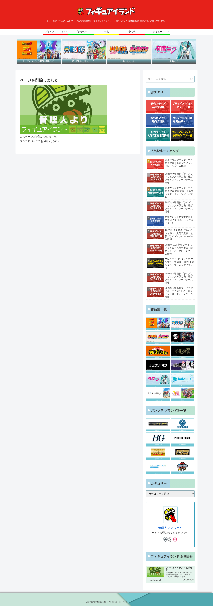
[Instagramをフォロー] (175, 539)
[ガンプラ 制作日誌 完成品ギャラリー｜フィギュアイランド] (182, 120)
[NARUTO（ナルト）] (158, 337)
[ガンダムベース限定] (182, 424)
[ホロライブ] (182, 380)
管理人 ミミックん (170, 527)
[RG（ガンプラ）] (182, 453)
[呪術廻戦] (182, 352)
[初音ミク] (158, 380)
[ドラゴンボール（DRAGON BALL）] (158, 323)
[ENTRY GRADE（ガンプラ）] (158, 467)
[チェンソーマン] (158, 366)
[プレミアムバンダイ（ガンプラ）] (158, 424)
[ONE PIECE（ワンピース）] (182, 323)
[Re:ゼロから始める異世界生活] (182, 366)
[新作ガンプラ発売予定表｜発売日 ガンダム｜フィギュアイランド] (158, 120)
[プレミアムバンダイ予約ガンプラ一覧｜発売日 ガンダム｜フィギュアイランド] (182, 134)
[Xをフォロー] (170, 539)
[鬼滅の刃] (182, 337)
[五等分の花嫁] (158, 394)
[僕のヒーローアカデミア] (158, 352)
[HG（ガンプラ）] (158, 439)
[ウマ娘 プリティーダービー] (182, 394)
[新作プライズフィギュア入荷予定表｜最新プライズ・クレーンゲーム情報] (158, 106)
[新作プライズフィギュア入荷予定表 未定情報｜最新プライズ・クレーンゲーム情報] (158, 134)
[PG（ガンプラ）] (182, 439)
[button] (191, 79)
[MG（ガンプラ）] (158, 453)
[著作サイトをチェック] (165, 539)
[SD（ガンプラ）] (182, 467)
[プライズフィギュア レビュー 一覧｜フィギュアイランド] (182, 106)
